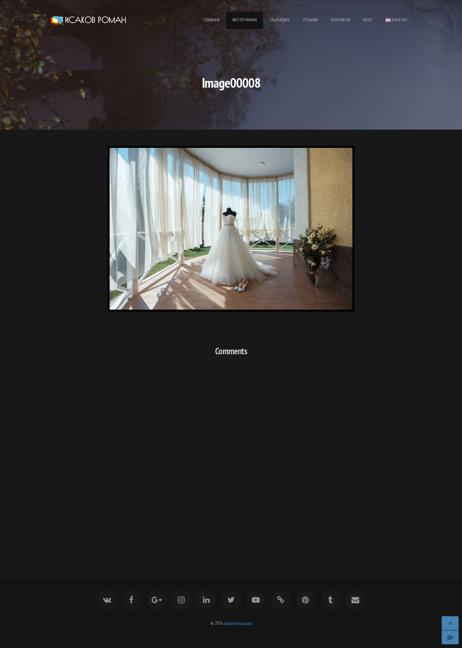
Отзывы (310, 20)
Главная (211, 20)
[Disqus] (231, 451)
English (399, 20)
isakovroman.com (238, 623)
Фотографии (244, 20)
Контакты (340, 20)
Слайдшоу (280, 20)
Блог (368, 20)
